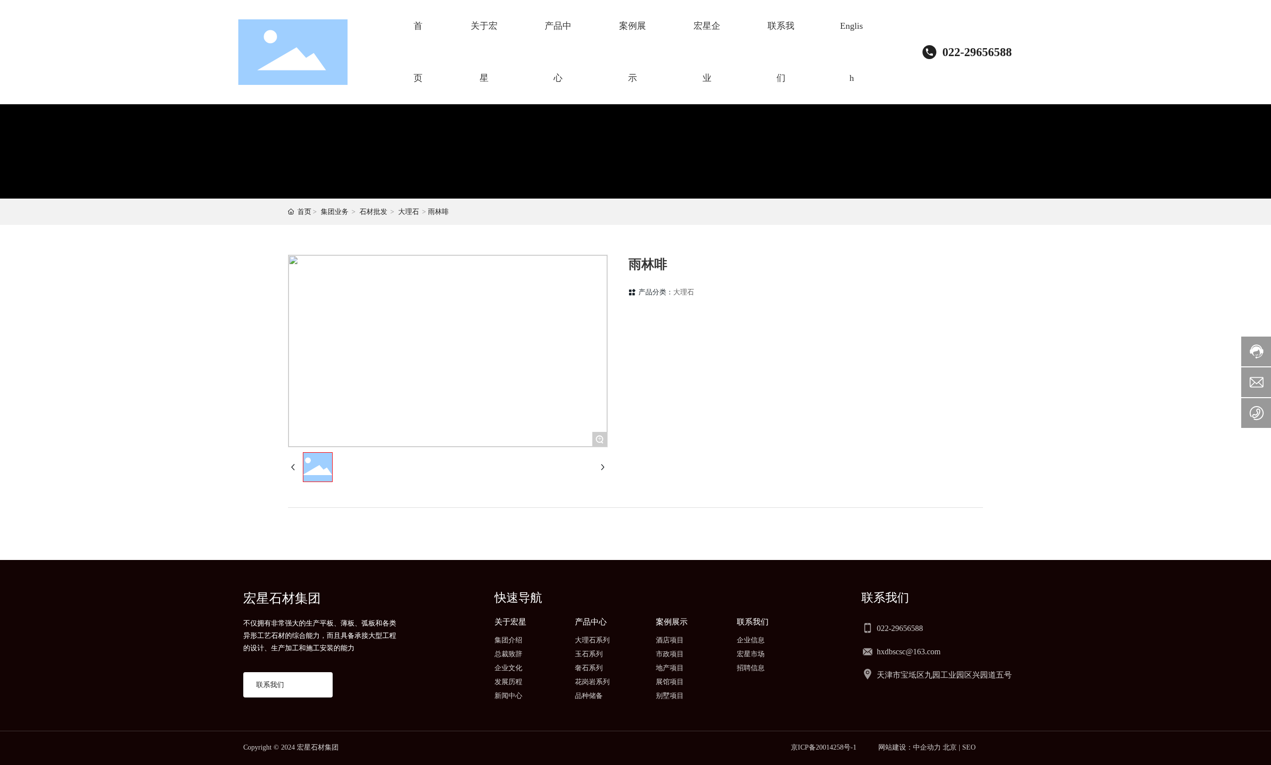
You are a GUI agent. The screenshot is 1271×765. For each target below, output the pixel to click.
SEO (969, 747)
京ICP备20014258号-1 (823, 747)
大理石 (408, 211)
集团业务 (335, 211)
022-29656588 (977, 52)
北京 (950, 747)
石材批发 (373, 211)
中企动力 (927, 747)
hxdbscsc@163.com (908, 651)
